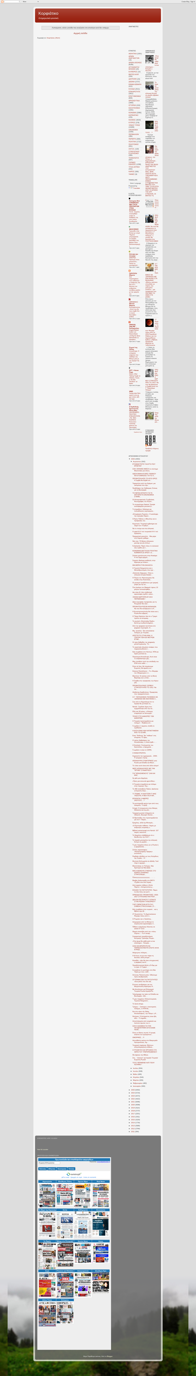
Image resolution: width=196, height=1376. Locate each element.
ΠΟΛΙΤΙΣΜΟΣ (134, 144)
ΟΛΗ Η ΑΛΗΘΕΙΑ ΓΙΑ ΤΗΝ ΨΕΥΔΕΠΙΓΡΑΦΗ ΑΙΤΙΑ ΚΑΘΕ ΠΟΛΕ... (143, 1027)
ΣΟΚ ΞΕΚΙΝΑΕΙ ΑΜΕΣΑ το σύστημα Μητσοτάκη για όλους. (145, 470)
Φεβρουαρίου (138, 1083)
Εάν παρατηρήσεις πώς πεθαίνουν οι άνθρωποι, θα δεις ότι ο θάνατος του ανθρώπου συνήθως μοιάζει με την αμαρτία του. (134, 285)
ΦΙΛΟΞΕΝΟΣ (133, 229)
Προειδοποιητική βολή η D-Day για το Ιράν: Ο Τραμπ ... (144, 966)
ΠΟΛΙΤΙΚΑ (132, 142)
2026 (133, 459)
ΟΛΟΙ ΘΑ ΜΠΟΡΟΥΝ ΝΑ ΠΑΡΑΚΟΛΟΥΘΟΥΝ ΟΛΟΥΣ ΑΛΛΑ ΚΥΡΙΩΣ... (145, 948)
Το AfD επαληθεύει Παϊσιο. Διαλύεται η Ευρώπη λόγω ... (145, 790)
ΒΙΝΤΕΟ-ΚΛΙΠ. (134, 74)
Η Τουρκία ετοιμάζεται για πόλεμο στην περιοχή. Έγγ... (144, 785)
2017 (133, 1114)
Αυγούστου (137, 461)
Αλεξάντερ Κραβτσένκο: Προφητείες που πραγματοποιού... (145, 693)
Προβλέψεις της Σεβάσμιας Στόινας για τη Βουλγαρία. (144, 489)
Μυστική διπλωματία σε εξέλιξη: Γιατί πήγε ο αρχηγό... (145, 862)
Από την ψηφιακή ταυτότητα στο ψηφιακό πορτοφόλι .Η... (144, 627)
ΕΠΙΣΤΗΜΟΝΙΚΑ (135, 96)
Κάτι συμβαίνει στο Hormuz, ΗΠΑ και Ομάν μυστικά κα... (145, 653)
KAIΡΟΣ (131, 171)
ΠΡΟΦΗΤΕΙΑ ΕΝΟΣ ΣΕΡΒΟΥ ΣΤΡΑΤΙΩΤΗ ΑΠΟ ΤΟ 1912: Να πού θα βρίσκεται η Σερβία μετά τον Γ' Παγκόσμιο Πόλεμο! (152, 380)
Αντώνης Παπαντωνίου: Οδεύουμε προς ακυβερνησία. (144, 976)
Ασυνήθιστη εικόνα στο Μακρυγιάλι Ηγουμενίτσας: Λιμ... (144, 1041)
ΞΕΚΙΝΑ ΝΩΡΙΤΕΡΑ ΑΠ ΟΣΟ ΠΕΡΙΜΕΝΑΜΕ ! (142, 598)
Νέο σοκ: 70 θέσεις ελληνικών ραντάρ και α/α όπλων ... (143, 542)
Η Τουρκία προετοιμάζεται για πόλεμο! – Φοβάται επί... (142, 722)
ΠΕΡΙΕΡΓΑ (132, 139)
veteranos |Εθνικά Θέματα (133, 303)
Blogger (109, 1356)
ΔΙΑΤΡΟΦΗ (133, 79)
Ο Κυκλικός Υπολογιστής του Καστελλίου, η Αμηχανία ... (142, 746)
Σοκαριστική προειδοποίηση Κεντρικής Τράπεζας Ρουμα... (143, 937)
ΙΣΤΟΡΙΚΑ (132, 105)
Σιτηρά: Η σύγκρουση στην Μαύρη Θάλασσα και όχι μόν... (144, 809)
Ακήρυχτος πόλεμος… (140, 952)
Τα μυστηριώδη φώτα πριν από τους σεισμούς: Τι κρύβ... (145, 804)
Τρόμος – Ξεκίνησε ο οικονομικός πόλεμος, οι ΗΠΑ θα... (144, 1007)
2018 (133, 1111)
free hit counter (42, 1149)
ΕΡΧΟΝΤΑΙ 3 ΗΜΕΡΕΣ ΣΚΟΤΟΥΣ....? (140, 799)
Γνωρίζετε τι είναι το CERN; (142, 750)
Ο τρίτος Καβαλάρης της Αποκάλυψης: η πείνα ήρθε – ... (144, 741)
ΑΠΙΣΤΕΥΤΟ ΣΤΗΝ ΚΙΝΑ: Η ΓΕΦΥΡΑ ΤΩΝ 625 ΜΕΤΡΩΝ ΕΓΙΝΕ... (143, 637)
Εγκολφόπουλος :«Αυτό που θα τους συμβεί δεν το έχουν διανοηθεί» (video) (134, 312)
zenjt (149, 445)
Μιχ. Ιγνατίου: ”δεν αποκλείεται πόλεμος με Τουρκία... (143, 631)
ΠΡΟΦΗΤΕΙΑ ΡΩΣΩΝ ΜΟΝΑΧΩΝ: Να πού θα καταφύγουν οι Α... (144, 607)
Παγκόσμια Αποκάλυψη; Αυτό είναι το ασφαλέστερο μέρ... (144, 657)
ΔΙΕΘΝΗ (132, 82)
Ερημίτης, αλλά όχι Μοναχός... (157, 417)
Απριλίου (136, 1077)
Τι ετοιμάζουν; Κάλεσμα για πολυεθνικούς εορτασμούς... (143, 510)
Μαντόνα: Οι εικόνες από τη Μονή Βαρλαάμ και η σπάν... (144, 677)
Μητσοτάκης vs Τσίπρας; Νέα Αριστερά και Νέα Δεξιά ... (143, 867)
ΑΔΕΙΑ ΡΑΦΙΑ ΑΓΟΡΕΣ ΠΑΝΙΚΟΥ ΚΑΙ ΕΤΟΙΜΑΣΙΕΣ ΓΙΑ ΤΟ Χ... (144, 474)
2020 (133, 1105)
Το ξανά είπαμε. (138, 1004)
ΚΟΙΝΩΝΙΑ (132, 113)
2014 (133, 1123)
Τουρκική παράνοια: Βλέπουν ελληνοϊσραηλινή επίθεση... (142, 1046)
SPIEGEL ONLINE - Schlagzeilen (134, 326)
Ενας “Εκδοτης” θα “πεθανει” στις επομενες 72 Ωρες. (144, 736)
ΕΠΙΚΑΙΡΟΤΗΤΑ (134, 92)
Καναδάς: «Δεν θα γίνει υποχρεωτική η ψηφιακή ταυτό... (145, 961)
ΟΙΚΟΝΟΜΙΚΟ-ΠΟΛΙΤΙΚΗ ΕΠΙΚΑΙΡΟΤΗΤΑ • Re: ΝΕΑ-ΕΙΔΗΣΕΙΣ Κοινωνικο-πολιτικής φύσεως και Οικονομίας (134, 419)
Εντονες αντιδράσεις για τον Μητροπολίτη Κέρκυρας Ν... (143, 985)
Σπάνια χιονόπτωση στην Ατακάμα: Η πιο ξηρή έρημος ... (144, 556)
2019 (133, 1108)
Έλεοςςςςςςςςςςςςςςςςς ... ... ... (157, 204)
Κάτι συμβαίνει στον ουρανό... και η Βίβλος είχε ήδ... (145, 910)
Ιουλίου (136, 1068)
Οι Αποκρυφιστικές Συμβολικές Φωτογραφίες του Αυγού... (143, 500)
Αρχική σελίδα (80, 33)
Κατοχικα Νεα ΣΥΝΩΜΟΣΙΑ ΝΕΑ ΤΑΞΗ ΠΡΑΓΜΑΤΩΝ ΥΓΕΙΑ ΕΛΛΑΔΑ (134, 205)
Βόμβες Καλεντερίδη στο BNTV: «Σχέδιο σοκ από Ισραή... (143, 881)
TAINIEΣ (132, 174)
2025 (133, 1090)
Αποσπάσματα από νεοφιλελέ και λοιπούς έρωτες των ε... (144, 1022)
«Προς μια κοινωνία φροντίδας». (143, 781)
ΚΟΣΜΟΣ (132, 120)
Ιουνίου (136, 1071)
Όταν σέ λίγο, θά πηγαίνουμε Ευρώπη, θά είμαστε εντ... (142, 667)
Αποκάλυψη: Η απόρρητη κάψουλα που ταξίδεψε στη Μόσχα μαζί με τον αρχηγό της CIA (134, 356)
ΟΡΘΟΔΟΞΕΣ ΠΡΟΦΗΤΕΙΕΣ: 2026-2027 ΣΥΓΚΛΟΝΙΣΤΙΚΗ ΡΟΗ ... (145, 896)
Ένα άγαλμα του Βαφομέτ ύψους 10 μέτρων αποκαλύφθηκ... (145, 588)
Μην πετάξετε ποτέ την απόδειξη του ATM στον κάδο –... (145, 662)
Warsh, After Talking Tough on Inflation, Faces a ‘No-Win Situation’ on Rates (134, 378)
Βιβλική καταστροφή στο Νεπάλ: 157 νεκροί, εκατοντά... (145, 831)
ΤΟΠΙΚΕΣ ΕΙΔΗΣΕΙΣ (132, 163)
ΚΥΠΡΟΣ (132, 122)
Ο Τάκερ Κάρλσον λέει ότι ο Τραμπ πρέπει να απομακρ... (144, 617)
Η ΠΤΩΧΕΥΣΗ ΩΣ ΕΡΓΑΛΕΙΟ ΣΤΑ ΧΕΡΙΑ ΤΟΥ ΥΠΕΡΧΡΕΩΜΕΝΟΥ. (144, 1051)
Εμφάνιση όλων (138, 432)
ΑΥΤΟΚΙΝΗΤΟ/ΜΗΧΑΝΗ (134, 68)
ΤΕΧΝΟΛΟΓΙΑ (134, 158)
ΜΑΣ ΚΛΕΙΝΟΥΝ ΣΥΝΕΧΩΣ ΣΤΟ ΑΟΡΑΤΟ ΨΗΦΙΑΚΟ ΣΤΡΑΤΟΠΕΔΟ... (144, 872)
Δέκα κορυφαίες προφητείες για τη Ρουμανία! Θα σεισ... (144, 603)
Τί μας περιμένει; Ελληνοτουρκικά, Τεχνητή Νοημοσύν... (144, 1000)
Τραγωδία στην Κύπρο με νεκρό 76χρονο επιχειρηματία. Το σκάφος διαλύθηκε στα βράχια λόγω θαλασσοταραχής (134, 238)
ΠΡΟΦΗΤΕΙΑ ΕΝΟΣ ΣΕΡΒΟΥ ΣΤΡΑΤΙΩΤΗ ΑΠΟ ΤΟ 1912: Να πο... (144, 687)
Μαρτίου (136, 1080)
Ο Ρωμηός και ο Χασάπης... (142, 919)
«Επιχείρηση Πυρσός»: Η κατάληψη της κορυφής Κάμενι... (145, 515)
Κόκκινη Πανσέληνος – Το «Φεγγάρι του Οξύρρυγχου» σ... (145, 672)
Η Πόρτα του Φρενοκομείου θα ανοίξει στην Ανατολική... (143, 578)
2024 (133, 1093)
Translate (136, 188)
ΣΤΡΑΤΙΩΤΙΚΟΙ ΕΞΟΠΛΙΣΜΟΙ (134, 152)
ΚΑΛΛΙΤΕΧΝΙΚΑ (134, 108)
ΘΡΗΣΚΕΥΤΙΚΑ (134, 101)
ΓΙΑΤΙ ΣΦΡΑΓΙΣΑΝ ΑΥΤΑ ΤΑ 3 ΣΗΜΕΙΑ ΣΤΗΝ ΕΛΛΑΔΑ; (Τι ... (144, 905)
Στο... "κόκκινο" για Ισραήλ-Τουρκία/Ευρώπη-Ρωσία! (145, 1059)
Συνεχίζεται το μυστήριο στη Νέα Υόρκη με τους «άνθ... (144, 971)
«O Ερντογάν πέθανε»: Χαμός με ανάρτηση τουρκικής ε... (144, 826)
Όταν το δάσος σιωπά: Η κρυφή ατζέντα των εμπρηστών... (143, 1033)
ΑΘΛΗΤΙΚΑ (133, 53)
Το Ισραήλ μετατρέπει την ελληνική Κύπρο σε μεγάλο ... (144, 841)
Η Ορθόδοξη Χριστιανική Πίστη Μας (134, 408)
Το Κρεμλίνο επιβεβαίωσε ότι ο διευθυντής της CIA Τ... (143, 836)
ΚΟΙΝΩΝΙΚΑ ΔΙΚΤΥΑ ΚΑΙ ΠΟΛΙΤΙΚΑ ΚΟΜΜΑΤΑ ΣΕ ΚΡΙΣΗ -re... (144, 551)
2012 (133, 1129)
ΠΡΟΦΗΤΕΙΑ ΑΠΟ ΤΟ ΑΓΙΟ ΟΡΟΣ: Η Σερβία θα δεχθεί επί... (145, 479)
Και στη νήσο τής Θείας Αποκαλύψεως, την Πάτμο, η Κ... (144, 1012)
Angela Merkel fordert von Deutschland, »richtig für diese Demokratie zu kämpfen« (134, 334)
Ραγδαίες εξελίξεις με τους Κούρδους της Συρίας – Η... (145, 857)
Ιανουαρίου (137, 1086)
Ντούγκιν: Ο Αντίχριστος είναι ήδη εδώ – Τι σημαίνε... (144, 1017)
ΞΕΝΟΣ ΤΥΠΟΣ (134, 125)
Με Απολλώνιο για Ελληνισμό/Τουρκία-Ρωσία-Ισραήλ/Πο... (143, 990)
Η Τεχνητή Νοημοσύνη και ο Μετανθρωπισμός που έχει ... (143, 569)
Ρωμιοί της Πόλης (133, 348)
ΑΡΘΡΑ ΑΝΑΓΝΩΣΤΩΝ (134, 57)
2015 (133, 1120)
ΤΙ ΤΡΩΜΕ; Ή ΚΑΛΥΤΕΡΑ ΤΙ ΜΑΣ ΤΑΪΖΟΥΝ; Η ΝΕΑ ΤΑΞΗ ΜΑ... (144, 794)
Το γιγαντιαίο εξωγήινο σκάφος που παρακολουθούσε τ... (145, 648)
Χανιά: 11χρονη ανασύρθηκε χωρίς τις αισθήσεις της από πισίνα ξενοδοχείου (134, 216)
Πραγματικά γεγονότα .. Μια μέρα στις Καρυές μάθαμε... (144, 537)
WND (131, 391)
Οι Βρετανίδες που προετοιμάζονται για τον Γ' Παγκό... (145, 818)
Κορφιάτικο (48, 13)
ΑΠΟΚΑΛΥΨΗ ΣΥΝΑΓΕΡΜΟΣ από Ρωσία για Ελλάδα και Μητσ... (144, 761)
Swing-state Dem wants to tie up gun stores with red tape (134, 396)
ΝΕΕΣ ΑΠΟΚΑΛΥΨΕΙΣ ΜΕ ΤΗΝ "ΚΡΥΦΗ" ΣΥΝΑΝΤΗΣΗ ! (143, 769)
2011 (133, 1131)
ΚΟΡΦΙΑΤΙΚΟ (133, 115)
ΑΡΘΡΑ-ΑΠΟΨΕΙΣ (135, 63)
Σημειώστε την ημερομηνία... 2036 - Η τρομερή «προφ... (145, 757)
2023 (133, 1096)
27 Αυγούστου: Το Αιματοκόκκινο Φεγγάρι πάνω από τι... (144, 915)
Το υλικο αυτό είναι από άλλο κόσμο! (145, 765)
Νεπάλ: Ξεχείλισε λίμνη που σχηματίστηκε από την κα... (143, 707)
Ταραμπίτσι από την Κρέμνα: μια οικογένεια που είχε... (144, 484)
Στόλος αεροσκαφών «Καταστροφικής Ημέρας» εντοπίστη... (142, 851)
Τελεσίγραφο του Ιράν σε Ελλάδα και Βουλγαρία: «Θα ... (145, 995)
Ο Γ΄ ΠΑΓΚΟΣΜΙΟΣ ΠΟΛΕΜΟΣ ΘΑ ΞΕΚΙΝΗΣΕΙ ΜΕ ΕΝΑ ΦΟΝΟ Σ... (145, 698)
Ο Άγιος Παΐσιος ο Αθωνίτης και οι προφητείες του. (144, 520)
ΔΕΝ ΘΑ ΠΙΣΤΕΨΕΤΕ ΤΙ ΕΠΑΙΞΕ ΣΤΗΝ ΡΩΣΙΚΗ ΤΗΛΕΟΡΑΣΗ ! (144, 900)
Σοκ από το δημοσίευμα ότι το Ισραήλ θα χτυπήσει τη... (143, 702)
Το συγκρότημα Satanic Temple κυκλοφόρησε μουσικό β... (143, 505)
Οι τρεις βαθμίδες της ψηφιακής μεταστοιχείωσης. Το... (143, 643)
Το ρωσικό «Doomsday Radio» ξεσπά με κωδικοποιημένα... (143, 622)
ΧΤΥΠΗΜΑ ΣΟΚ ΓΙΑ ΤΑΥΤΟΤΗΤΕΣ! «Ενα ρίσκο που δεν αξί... (145, 980)
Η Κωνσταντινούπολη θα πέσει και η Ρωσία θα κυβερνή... (145, 612)
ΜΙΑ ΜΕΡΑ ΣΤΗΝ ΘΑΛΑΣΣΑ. (142, 565)
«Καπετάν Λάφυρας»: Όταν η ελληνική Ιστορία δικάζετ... (142, 574)
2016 (133, 1117)
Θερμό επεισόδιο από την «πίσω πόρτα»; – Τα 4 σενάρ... (144, 932)
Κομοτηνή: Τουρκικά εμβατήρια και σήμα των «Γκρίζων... (144, 524)
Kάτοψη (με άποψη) (133, 255)
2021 (133, 1102)
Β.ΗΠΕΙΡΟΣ (133, 72)
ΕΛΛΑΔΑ (132, 89)
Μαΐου (135, 1074)
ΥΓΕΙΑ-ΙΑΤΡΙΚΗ (134, 167)
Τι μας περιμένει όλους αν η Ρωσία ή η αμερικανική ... (145, 846)
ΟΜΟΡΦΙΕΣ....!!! (138, 1037)
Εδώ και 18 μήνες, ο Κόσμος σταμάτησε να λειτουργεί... (142, 712)
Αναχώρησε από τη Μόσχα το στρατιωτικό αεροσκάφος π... (143, 923)
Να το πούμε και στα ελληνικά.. (143, 528)
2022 (133, 1099)
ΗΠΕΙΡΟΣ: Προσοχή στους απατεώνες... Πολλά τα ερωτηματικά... (134, 261)
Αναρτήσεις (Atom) (53, 38)
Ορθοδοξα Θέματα (133, 274)
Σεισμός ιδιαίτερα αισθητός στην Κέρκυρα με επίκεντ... (143, 561)
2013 (133, 1126)
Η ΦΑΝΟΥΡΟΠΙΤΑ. (139, 753)
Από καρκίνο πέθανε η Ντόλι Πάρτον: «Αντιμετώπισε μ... (143, 886)
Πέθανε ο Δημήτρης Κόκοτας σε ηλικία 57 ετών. (143, 927)
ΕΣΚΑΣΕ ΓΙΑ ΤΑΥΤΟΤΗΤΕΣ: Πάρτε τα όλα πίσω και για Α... (144, 891)
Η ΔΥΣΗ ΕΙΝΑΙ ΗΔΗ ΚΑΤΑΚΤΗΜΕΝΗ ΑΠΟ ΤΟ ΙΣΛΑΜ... (145, 731)
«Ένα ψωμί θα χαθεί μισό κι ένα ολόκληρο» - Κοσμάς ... (143, 942)
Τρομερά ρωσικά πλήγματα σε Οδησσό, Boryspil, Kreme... (143, 814)
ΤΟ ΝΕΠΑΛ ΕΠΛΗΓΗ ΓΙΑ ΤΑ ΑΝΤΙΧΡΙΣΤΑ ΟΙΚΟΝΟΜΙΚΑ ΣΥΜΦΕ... (143, 495)
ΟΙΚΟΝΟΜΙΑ (133, 130)
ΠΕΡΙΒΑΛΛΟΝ (134, 134)
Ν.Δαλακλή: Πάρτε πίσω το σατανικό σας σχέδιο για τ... (145, 547)
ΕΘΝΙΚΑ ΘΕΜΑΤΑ (135, 84)
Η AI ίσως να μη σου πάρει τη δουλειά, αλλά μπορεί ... (143, 956)
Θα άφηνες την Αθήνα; (140, 1055)
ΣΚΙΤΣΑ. (132, 149)
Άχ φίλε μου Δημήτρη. (140, 778)
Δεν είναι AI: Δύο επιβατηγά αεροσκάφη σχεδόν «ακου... (143, 593)
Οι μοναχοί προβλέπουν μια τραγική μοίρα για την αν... (145, 583)
